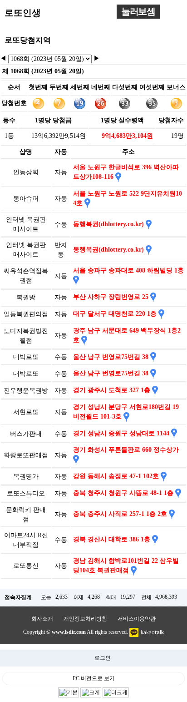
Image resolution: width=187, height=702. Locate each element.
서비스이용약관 (137, 619)
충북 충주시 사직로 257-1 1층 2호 (121, 513)
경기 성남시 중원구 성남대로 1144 (122, 433)
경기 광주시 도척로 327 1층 (112, 390)
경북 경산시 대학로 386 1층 (112, 539)
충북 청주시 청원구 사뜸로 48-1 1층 (124, 493)
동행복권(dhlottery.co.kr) (109, 224)
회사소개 (42, 619)
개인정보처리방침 (85, 619)
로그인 (102, 658)
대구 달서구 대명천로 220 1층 (115, 313)
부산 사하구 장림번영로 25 (111, 296)
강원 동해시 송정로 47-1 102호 (117, 476)
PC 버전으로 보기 (94, 678)
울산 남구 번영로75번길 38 (111, 357)
